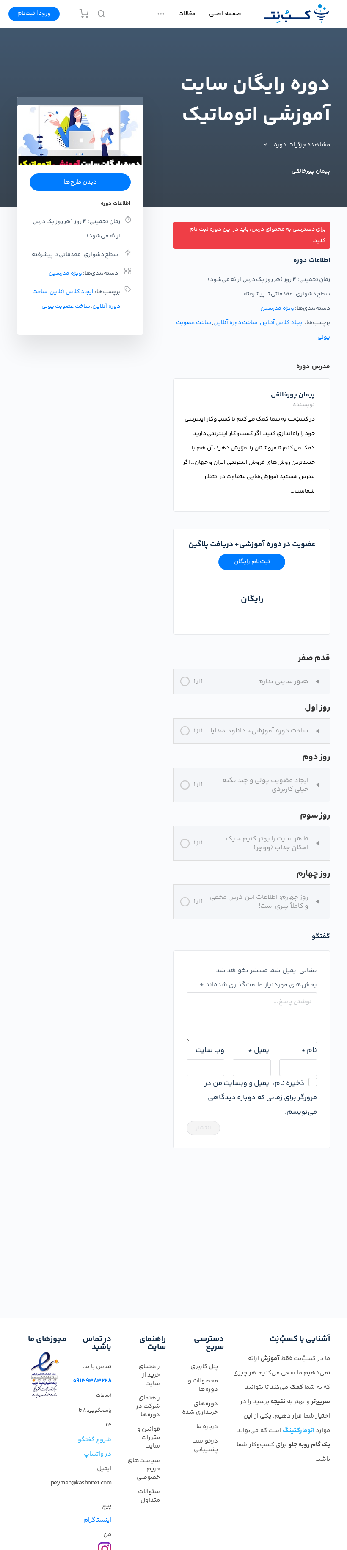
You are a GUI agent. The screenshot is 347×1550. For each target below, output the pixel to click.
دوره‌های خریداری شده (200, 1408)
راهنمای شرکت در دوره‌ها (148, 1406)
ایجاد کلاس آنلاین (282, 323)
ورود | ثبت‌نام (34, 13)
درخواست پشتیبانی (205, 1445)
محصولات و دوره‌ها (203, 1385)
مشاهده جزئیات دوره (301, 145)
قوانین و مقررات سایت (148, 1437)
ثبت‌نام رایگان (252, 562)
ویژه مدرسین (277, 308)
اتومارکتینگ (298, 1430)
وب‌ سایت (210, 1050)
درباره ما (207, 1427)
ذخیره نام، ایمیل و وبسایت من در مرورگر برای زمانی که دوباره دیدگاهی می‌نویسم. (260, 1098)
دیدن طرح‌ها (80, 182)
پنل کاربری (204, 1366)
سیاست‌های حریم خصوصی (143, 1469)
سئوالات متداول (149, 1496)
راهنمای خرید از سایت (149, 1375)
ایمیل (259, 1050)
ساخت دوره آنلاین (235, 323)
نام (309, 1050)
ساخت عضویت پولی (65, 306)
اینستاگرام (97, 1520)
